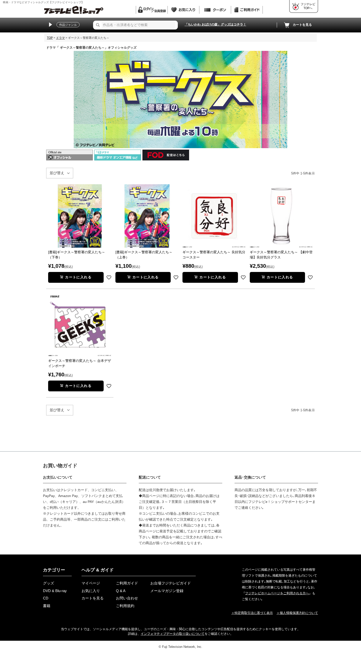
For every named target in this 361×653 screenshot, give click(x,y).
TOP (50, 38)
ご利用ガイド (127, 583)
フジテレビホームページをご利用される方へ (277, 593)
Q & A (120, 591)
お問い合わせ (127, 598)
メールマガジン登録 (166, 591)
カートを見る (302, 25)
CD (45, 598)
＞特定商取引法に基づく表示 (252, 613)
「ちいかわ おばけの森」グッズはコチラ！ (215, 24)
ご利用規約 (125, 606)
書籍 (46, 606)
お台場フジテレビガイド (170, 583)
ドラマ (60, 38)
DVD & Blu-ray (55, 591)
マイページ (91, 583)
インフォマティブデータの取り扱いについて (173, 634)
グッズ (48, 583)
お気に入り (91, 591)
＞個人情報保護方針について (297, 613)
